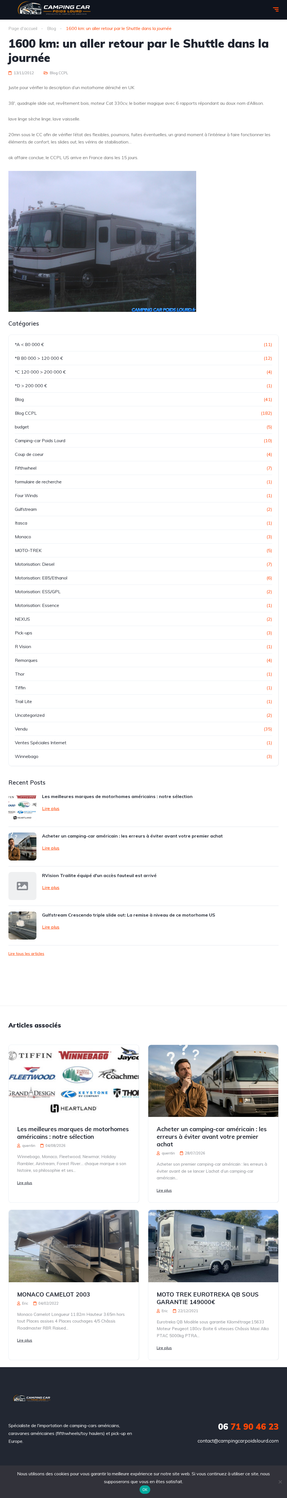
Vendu (21, 729)
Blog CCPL (59, 73)
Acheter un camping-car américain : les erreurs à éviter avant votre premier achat (132, 836)
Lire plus (50, 808)
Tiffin (20, 687)
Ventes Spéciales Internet (40, 742)
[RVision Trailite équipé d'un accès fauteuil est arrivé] (22, 886)
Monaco (23, 536)
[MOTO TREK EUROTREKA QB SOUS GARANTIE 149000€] (213, 1246)
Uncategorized (30, 715)
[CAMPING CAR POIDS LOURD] (31, 1399)
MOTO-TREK (28, 550)
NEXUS (22, 619)
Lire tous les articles (26, 953)
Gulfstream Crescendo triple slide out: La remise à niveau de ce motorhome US (128, 915)
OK (145, 1489)
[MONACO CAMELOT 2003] (74, 1246)
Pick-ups (23, 633)
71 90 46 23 (248, 1426)
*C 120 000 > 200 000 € (40, 372)
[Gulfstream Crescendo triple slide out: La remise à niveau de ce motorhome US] (22, 926)
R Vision (23, 646)
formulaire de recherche (38, 481)
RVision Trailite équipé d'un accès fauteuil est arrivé (99, 875)
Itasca (21, 523)
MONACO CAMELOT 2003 (53, 1294)
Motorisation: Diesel (34, 564)
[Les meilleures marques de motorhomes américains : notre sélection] (22, 807)
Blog (19, 399)
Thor (19, 674)
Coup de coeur (29, 454)
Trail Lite (23, 701)
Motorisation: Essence (37, 605)
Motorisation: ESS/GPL (38, 591)
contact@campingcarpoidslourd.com (238, 1441)
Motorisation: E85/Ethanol (41, 578)
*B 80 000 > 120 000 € (39, 358)
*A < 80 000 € (29, 344)
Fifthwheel (25, 468)
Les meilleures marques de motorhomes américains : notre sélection (117, 796)
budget (22, 427)
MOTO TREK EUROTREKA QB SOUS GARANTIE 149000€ (208, 1298)
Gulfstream (26, 509)
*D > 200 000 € (31, 385)
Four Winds (26, 495)
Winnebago (26, 756)
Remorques (26, 660)
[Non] (280, 1482)
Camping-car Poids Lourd (40, 440)
